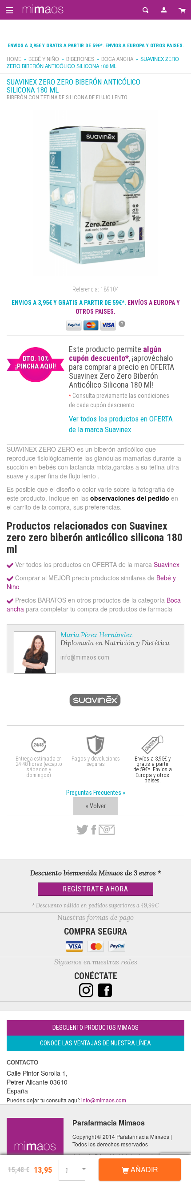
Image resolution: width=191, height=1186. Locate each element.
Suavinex (166, 564)
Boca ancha (117, 58)
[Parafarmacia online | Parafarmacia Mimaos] (41, 8)
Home (14, 58)
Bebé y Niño (43, 58)
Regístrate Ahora (95, 889)
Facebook (93, 830)
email (107, 830)
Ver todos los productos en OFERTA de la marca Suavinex (121, 424)
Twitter (82, 830)
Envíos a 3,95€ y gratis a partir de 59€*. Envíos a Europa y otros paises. (96, 46)
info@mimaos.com (84, 657)
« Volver (96, 806)
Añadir (143, 1169)
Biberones (80, 58)
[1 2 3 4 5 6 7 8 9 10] (77, 1168)
